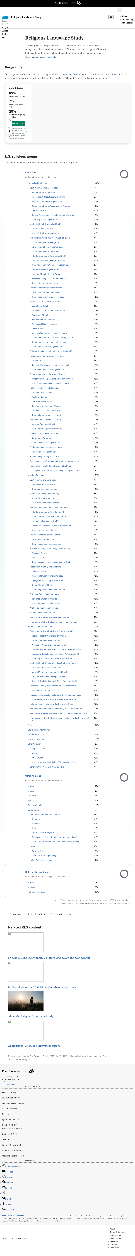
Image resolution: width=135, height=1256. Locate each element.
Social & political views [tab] (61, 914)
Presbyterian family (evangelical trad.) (46, 287)
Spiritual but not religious (43, 832)
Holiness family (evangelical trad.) (45, 388)
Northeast (67, 74)
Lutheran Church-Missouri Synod (46, 274)
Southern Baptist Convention (44, 192)
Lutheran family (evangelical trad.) (45, 269)
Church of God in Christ (42, 690)
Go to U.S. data (17, 123)
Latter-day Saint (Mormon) (39, 730)
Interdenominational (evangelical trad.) (49, 256)
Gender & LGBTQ (9, 1125)
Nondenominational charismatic (46, 251)
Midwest (57, 74)
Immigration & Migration (13, 1103)
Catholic (31, 725)
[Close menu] (119, 10)
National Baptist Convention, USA (46, 640)
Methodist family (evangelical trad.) (45, 224)
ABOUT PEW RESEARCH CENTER (14, 1216)
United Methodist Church (43, 498)
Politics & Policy (9, 1092)
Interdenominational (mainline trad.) (48, 512)
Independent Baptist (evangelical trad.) (49, 197)
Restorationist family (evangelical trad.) (47, 356)
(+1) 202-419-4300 (9, 1084)
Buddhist (32, 795)
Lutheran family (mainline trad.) (44, 521)
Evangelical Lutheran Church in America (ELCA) (52, 525)
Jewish (31, 786)
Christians (30, 172)
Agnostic (31, 887)
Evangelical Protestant (37, 183)
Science (5, 1139)
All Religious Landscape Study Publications (34, 1046)
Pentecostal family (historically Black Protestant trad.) (53, 685)
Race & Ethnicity (9, 1108)
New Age (34, 846)
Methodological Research (13, 1155)
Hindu (30, 800)
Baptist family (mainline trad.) (43, 480)
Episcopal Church (39, 553)
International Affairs (11, 1097)
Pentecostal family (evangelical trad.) (46, 301)
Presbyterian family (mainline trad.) (45, 534)
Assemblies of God (40, 306)
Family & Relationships (12, 1128)
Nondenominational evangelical (46, 242)
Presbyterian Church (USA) (43, 539)
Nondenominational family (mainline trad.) (49, 507)
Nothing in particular (37, 892)
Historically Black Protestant (40, 626)
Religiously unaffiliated (37, 872)
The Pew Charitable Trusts (36, 1221)
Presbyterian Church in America (45, 292)
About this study (48, 56)
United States (111, 74)
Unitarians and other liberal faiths (45, 814)
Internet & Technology (12, 1145)
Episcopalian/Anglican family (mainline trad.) (50, 548)
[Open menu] (111, 17)
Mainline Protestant (36, 475)
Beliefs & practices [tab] (36, 914)
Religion (5, 1114)
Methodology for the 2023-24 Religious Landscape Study (42, 987)
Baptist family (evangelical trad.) (44, 188)
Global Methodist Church (43, 228)
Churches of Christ (40, 360)
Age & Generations (10, 1119)
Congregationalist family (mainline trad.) (47, 580)
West (84, 74)
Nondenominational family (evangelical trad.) (50, 238)
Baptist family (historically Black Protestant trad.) (51, 631)
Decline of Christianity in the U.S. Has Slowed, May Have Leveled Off (49, 957)
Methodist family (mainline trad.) (44, 493)
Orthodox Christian (36, 734)
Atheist (31, 882)
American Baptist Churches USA (46, 484)
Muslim (31, 791)
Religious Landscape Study (26, 17)
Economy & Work (9, 1133)
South (76, 74)
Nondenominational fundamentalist (47, 247)
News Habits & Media (11, 1150)
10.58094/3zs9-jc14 (21, 1059)
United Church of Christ (42, 585)
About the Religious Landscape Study (30, 1016)
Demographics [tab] (16, 914)
